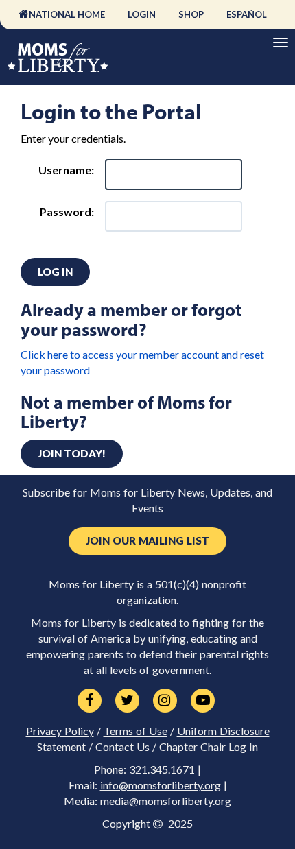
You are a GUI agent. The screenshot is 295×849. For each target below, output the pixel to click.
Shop (191, 14)
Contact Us (122, 746)
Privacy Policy (60, 731)
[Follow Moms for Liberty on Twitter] (127, 700)
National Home (67, 14)
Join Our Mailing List (147, 541)
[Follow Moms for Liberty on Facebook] (90, 700)
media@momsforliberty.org (165, 801)
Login (142, 14)
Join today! (72, 453)
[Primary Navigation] (280, 42)
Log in (55, 271)
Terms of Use (135, 731)
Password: (67, 211)
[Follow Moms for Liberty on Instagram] (165, 700)
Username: (66, 169)
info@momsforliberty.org (160, 785)
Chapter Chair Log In (208, 746)
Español (246, 14)
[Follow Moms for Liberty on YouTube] (203, 700)
